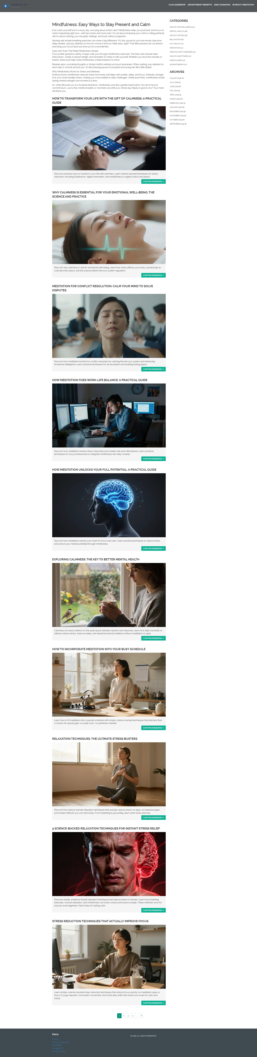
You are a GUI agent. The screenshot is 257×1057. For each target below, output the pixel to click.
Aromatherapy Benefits (200, 5)
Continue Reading (152, 181)
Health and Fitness (180, 56)
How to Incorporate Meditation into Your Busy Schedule (98, 649)
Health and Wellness (182, 27)
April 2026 (175, 95)
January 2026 (177, 107)
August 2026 (177, 78)
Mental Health (178, 31)
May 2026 (175, 91)
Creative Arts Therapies (182, 52)
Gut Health (177, 44)
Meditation (176, 48)
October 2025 (177, 120)
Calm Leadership (177, 5)
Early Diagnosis (222, 5)
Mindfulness (177, 60)
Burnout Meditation (243, 5)
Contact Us (57, 1048)
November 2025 (178, 116)
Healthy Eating (178, 35)
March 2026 (176, 99)
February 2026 (177, 103)
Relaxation (177, 39)
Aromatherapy (178, 64)
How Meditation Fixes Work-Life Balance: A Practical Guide (99, 380)
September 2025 (178, 124)
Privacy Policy (59, 1051)
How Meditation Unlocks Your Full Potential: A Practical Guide (104, 469)
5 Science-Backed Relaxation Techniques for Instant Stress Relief (106, 828)
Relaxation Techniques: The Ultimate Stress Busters (94, 738)
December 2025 (178, 111)
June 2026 (175, 86)
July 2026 (175, 82)
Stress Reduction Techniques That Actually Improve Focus (100, 921)
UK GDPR (56, 1045)
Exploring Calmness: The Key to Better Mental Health (95, 559)
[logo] (22, 6)
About (55, 1039)
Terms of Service (60, 1042)
